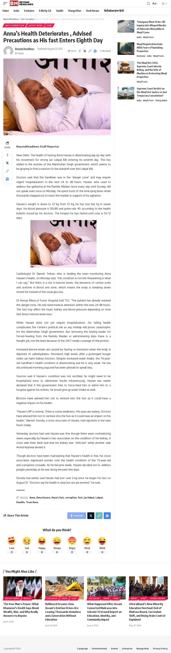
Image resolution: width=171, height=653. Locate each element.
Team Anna (32, 502)
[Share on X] (84, 51)
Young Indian (161, 100)
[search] (148, 3)
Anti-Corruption (14, 25)
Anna (32, 497)
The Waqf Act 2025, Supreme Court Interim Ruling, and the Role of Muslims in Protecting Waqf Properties (152, 69)
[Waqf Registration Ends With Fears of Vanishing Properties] (126, 48)
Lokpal (99, 497)
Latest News (36, 25)
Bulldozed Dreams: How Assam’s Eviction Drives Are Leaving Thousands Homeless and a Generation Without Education (63, 611)
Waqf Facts (148, 37)
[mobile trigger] (6, 3)
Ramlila (20, 502)
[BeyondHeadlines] (22, 3)
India (139, 37)
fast (80, 497)
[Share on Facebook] (79, 51)
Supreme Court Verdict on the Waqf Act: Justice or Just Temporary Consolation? (152, 92)
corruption (71, 497)
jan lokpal (89, 497)
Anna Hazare (43, 497)
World (27, 598)
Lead (49, 25)
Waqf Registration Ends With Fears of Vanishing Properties (150, 48)
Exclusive (141, 56)
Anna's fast (58, 497)
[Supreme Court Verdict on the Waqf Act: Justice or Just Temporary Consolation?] (126, 93)
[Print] (95, 51)
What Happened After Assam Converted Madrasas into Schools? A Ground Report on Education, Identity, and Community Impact (104, 611)
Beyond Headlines (24, 48)
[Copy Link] (90, 51)
